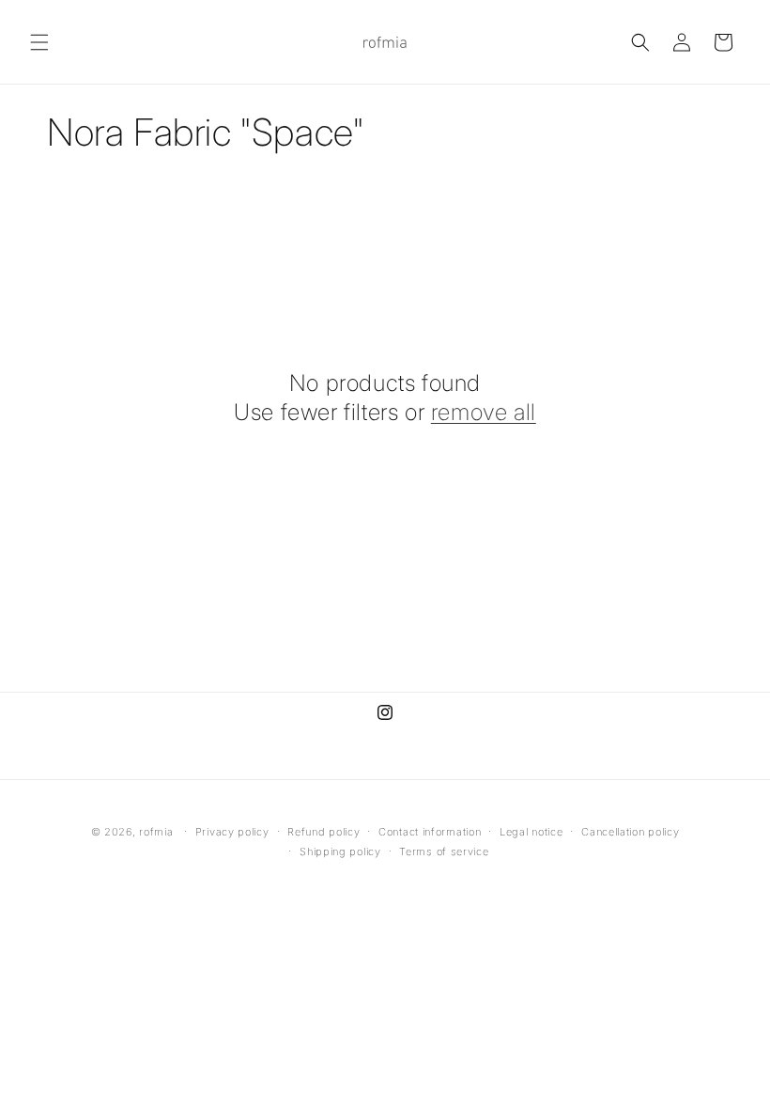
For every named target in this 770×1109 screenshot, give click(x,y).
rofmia (156, 831)
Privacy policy (232, 831)
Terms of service (443, 851)
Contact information (429, 831)
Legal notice (531, 831)
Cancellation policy (630, 831)
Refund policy (323, 831)
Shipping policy (340, 851)
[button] (39, 42)
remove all (483, 412)
